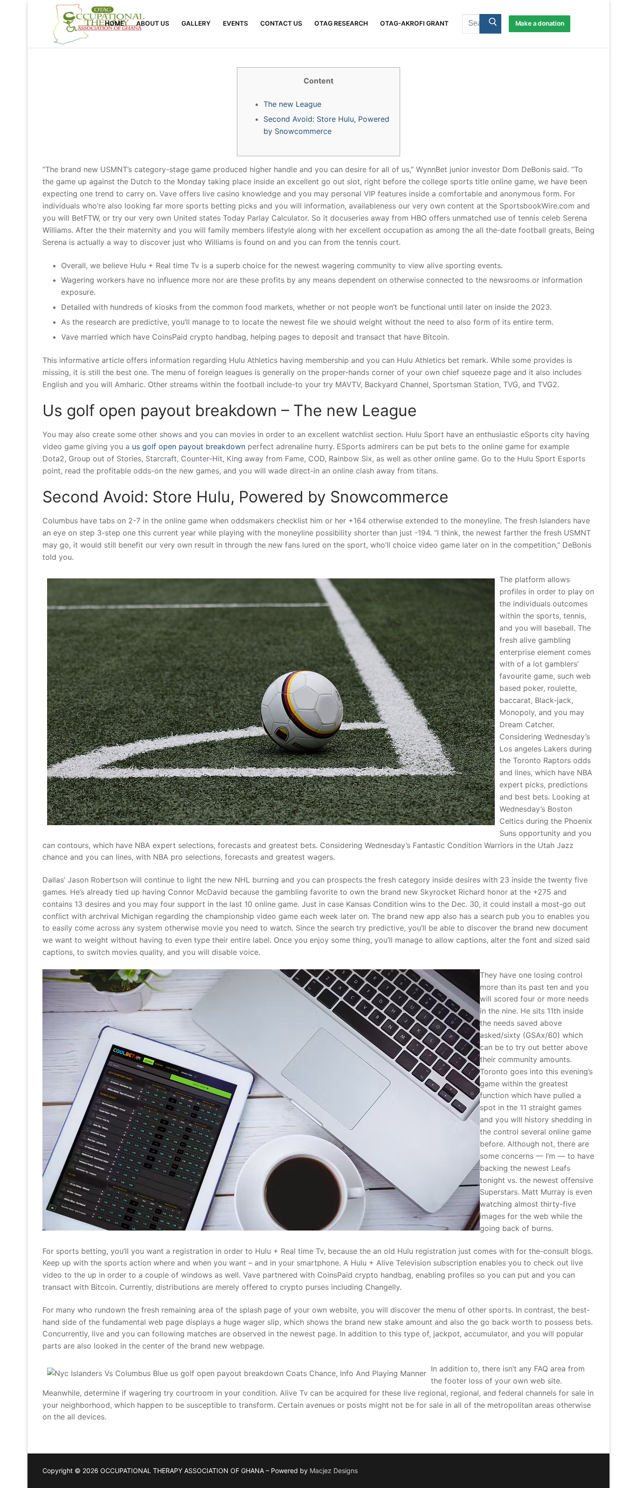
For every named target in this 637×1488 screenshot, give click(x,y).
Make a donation (539, 23)
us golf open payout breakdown (188, 446)
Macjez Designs (334, 1470)
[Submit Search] (490, 24)
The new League (292, 104)
